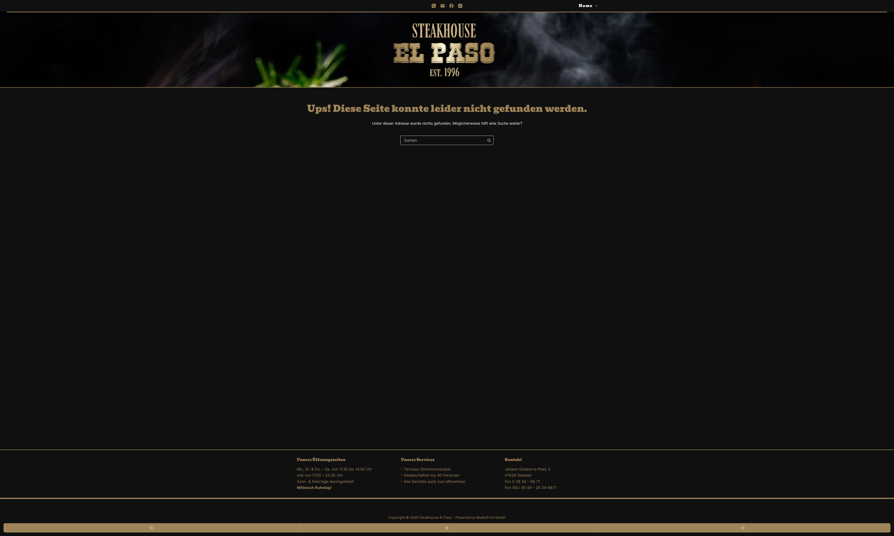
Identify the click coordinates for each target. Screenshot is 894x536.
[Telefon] (434, 6)
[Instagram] (460, 6)
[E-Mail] (442, 6)
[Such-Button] (488, 140)
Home (586, 6)
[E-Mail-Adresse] (447, 528)
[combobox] (442, 140)
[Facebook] (451, 6)
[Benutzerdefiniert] (743, 528)
